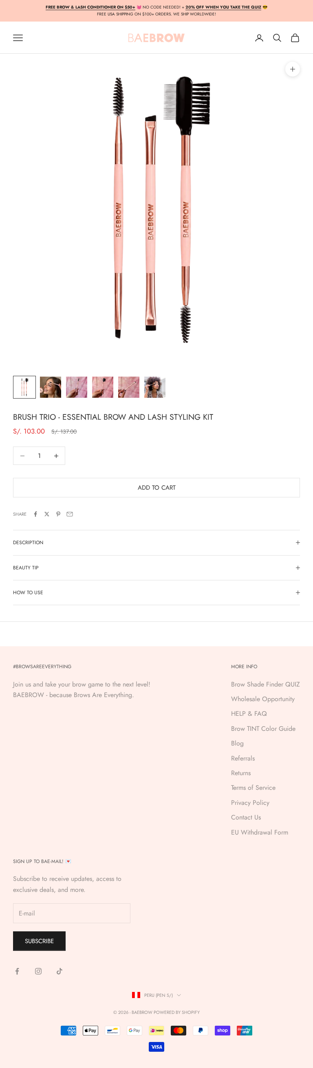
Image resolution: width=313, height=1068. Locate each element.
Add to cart (157, 487)
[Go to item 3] (76, 387)
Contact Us (246, 817)
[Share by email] (69, 514)
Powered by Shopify (177, 1012)
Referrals (243, 758)
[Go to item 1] (24, 387)
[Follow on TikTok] (59, 971)
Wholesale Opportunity (263, 699)
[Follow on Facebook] (17, 971)
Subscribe (39, 941)
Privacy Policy (250, 802)
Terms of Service (253, 787)
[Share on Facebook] (35, 514)
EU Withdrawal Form (259, 832)
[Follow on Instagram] (38, 971)
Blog (237, 743)
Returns (241, 773)
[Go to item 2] (50, 387)
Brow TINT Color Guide (263, 728)
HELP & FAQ (249, 713)
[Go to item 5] (128, 387)
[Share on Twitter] (47, 514)
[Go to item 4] (102, 387)
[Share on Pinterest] (58, 514)
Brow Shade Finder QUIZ (265, 684)
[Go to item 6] (154, 387)
